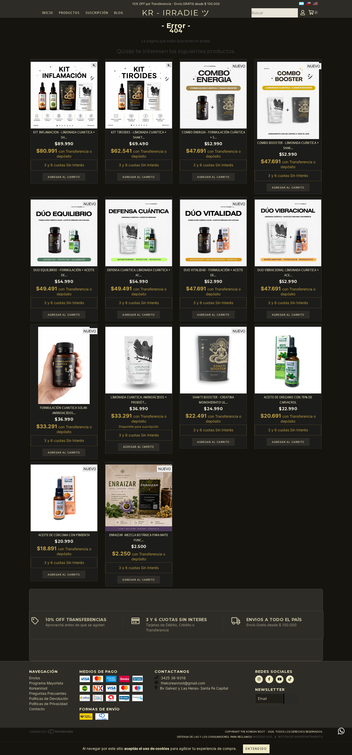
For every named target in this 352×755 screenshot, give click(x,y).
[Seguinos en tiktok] (290, 679)
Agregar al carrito (138, 446)
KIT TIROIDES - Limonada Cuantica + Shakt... (138, 135)
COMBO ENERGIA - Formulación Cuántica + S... (213, 135)
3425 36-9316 (173, 678)
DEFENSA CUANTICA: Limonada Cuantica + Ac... (138, 272)
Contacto (37, 709)
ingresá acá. (263, 737)
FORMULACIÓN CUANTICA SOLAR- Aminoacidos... (64, 410)
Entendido (256, 749)
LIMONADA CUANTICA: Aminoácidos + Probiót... (139, 400)
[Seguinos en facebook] (269, 679)
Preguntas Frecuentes (47, 693)
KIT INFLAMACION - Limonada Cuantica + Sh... (64, 135)
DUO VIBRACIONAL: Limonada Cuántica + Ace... (288, 272)
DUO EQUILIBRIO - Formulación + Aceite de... (63, 272)
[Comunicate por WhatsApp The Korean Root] (341, 731)
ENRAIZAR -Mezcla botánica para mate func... (138, 537)
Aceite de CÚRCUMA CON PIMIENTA (64, 535)
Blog (118, 13)
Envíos (34, 678)
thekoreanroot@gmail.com (183, 683)
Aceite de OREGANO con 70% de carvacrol (288, 400)
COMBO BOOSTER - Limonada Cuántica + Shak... (288, 145)
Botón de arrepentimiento (300, 737)
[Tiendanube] (51, 733)
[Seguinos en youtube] (279, 679)
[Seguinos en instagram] (259, 679)
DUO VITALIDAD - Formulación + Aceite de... (213, 272)
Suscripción (97, 13)
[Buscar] (294, 13)
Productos (69, 13)
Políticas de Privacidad (48, 703)
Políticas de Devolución (48, 698)
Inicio (47, 13)
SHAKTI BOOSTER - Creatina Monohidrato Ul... (213, 400)
